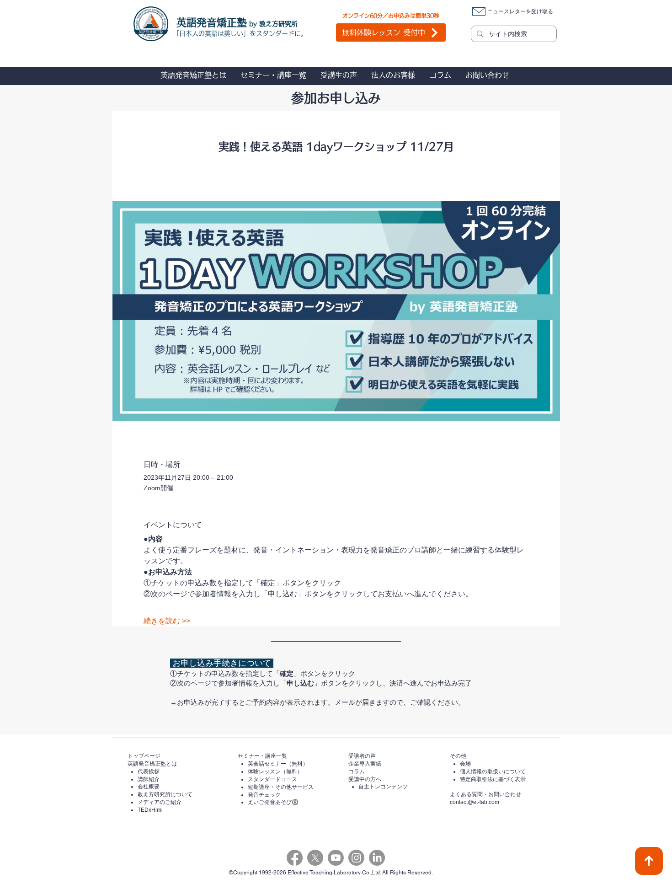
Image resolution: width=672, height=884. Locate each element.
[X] (315, 858)
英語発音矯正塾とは (152, 764)
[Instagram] (356, 858)
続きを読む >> (167, 621)
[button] (193, 75)
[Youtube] (336, 858)
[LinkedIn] (377, 858)
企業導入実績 (364, 764)
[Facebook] (295, 858)
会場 (465, 764)
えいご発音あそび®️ (273, 802)
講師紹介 (149, 779)
